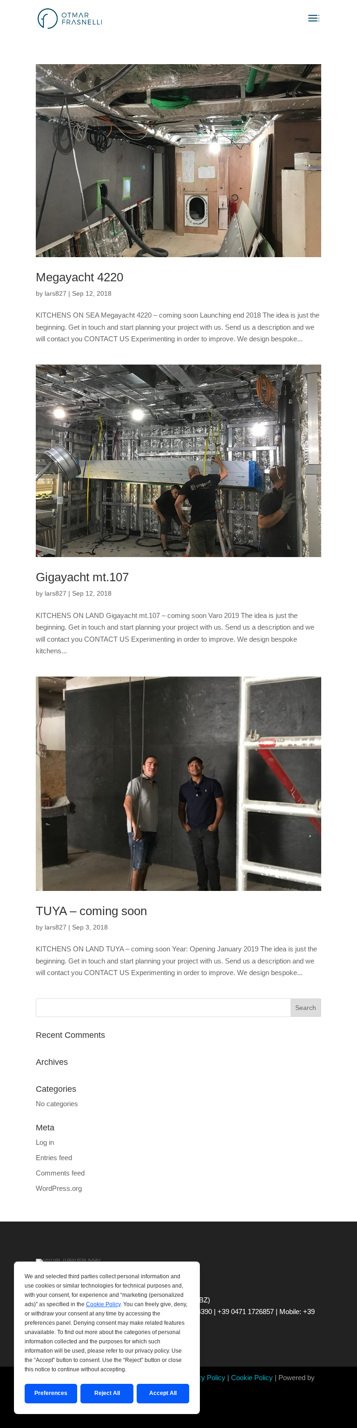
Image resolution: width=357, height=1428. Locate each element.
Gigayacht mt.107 (82, 577)
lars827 (55, 293)
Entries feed (54, 1158)
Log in (45, 1142)
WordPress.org (59, 1188)
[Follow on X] (159, 1416)
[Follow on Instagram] (178, 1416)
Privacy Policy (203, 1378)
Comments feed (60, 1173)
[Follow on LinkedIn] (197, 1416)
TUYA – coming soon (91, 911)
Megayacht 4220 (79, 277)
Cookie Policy (252, 1378)
